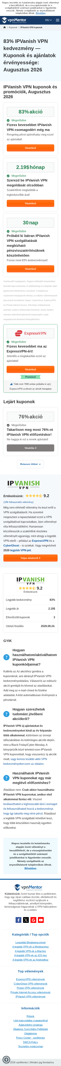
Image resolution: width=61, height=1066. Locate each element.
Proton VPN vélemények (30, 987)
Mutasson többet (29, 464)
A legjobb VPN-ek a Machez (30, 951)
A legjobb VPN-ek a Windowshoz (30, 946)
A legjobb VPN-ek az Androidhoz (30, 959)
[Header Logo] (14, 20)
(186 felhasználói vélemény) (18, 502)
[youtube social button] (41, 920)
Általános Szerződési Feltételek (30, 1029)
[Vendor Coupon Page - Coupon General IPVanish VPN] (30, 129)
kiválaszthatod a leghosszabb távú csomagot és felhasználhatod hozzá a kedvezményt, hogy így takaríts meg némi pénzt (30, 809)
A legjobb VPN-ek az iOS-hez (30, 955)
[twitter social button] (26, 920)
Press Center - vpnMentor (30, 1037)
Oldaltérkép (30, 1033)
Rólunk (30, 1016)
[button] (6, 1060)
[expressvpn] (30, 358)
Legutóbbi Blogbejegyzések (30, 942)
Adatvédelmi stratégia (31, 1024)
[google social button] (33, 920)
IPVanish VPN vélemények (31, 996)
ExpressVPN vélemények (30, 979)
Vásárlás (30, 148)
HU (47, 20)
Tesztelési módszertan (30, 1046)
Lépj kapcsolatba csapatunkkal (31, 1020)
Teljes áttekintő (30, 558)
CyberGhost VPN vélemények (30, 983)
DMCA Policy (30, 1042)
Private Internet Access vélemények (30, 992)
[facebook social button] (18, 920)
